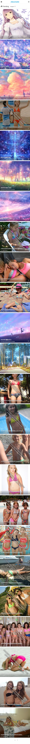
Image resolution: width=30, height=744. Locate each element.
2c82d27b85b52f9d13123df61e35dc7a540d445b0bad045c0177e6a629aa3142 (12, 309)
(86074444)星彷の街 (5, 157)
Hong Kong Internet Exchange (8, 37)
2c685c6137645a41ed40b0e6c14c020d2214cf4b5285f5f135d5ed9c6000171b (12, 522)
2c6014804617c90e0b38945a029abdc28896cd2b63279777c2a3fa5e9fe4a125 (12, 400)
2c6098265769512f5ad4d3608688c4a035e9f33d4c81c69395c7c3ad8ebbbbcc (12, 127)
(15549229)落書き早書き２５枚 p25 (9, 36)
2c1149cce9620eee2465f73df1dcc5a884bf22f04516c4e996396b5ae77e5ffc (12, 552)
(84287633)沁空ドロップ (7, 96)
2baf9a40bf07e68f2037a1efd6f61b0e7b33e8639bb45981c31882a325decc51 (12, 279)
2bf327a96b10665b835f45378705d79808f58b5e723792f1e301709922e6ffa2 (12, 643)
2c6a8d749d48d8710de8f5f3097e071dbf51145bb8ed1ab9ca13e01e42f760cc (12, 734)
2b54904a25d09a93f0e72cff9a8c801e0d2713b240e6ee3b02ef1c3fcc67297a (12, 674)
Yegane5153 (4, 128)
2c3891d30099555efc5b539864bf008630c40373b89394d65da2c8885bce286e (12, 491)
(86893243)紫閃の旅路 (6, 218)
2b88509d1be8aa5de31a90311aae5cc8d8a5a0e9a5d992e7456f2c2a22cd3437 (12, 613)
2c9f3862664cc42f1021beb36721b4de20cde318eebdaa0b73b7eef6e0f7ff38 (12, 461)
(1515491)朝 (4, 370)
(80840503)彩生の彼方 (6, 187)
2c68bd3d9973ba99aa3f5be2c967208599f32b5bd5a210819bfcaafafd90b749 (12, 248)
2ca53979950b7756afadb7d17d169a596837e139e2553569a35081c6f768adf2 (12, 582)
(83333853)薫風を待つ (6, 339)
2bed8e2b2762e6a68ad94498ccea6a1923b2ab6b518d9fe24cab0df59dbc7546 (12, 431)
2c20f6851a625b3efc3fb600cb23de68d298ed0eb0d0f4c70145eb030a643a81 (12, 704)
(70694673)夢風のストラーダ (8, 66)
